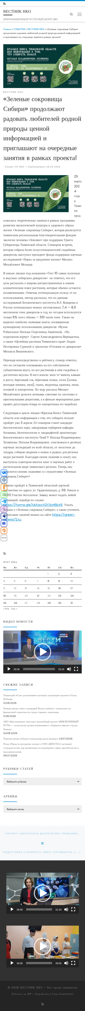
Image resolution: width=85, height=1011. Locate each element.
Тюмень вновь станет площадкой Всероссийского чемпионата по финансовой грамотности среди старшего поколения (37, 710)
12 (15, 588)
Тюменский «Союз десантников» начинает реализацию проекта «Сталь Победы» (39, 697)
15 (49, 588)
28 (38, 603)
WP (29, 994)
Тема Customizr (63, 994)
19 (15, 595)
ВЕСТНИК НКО (35, 29)
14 (38, 588)
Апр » (14, 608)
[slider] (39, 669)
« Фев (6, 608)
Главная (7, 29)
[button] (42, 652)
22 (49, 595)
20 (26, 595)
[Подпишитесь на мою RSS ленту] (4, 4)
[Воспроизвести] (9, 669)
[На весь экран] (76, 669)
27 (26, 603)
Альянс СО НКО (14, 167)
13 (26, 588)
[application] (42, 652)
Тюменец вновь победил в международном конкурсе (30, 738)
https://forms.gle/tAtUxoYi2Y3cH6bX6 (33, 505)
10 (71, 581)
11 (4, 588)
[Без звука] (69, 669)
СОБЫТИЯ (19, 29)
